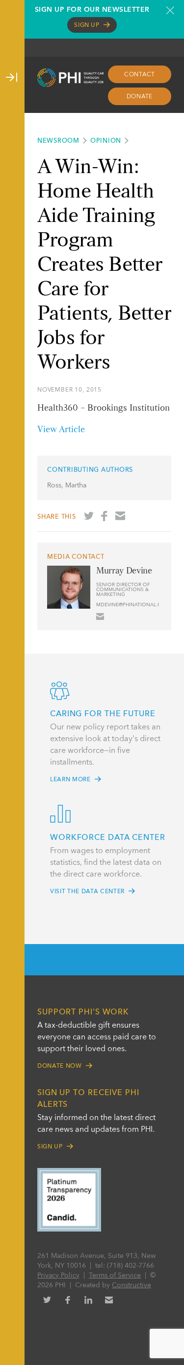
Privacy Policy (58, 1275)
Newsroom (58, 141)
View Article (61, 429)
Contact (139, 75)
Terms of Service (115, 1275)
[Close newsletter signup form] (170, 10)
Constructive (131, 1285)
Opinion (105, 141)
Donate (140, 97)
